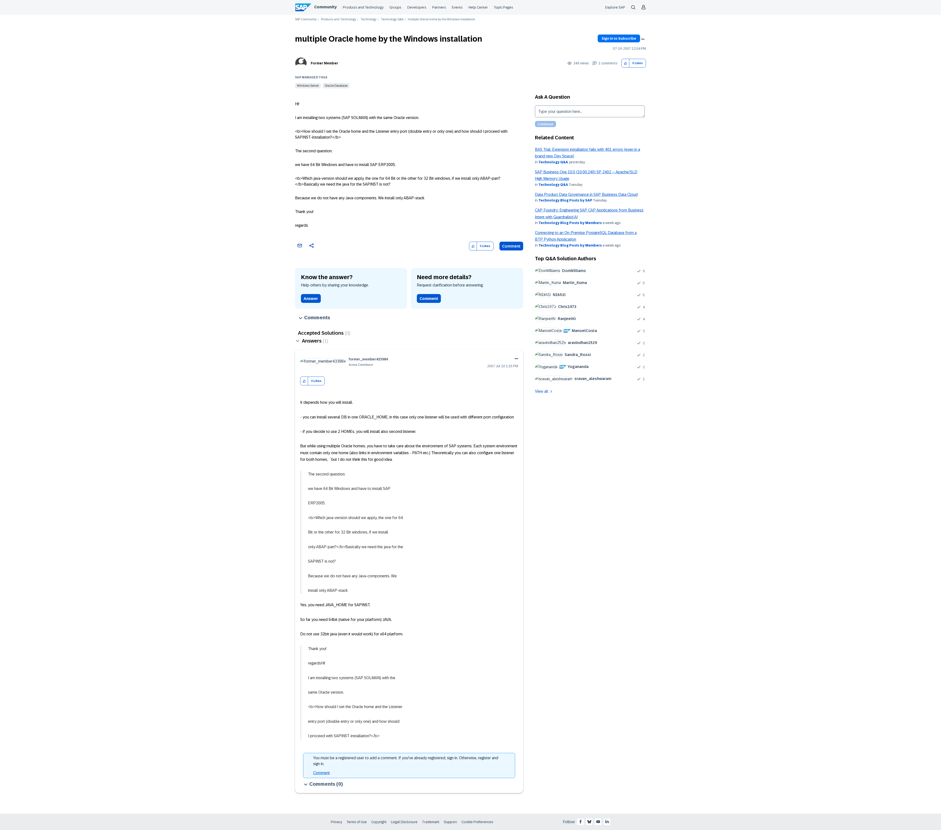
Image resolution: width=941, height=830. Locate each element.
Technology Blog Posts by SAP (565, 200)
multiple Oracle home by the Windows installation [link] (441, 19)
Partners (439, 7)
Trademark (430, 822)
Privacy (336, 822)
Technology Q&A (392, 19)
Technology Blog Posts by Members (570, 223)
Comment (511, 246)
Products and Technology (363, 7)
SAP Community (306, 19)
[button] (625, 63)
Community (325, 7)
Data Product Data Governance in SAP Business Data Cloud (586, 194)
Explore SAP (615, 7)
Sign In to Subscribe (619, 38)
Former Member (324, 63)
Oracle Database (336, 85)
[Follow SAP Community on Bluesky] (589, 822)
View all (541, 391)
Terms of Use (357, 822)
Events (457, 7)
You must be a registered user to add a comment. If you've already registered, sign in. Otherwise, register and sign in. (405, 761)
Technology (368, 19)
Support (450, 822)
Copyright (379, 822)
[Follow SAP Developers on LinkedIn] (607, 822)
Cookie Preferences (477, 822)
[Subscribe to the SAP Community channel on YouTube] (598, 822)
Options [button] (643, 39)
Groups (395, 7)
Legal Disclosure (404, 822)
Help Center (478, 7)
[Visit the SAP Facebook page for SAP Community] (580, 822)
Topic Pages (503, 7)
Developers (416, 7)
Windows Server (308, 85)
